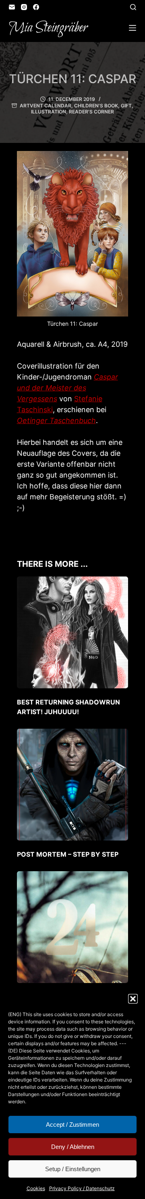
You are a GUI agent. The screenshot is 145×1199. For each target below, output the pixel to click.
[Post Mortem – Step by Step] (72, 785)
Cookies (36, 1188)
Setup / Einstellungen (72, 1168)
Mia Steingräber (48, 28)
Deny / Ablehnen (72, 1146)
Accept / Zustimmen (72, 1124)
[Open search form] (133, 7)
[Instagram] (24, 7)
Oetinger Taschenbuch (56, 420)
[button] (133, 999)
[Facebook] (36, 7)
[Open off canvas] (132, 27)
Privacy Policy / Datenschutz (82, 1188)
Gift (126, 106)
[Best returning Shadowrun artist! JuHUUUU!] (72, 632)
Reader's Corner (91, 112)
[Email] (12, 7)
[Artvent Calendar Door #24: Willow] (72, 927)
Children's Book (96, 106)
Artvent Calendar (45, 106)
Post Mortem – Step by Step (67, 854)
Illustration (48, 112)
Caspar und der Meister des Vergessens (67, 388)
